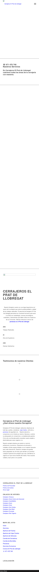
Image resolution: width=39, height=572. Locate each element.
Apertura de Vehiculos (9, 536)
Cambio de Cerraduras (10, 538)
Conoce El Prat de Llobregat (11, 549)
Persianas (6, 543)
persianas (5, 432)
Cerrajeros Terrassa (8, 497)
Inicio (4, 525)
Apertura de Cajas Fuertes (11, 533)
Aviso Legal (6, 490)
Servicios (6, 528)
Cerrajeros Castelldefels (9, 501)
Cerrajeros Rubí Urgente (9, 513)
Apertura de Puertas (9, 531)
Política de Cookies (8, 488)
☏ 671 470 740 (9, 64)
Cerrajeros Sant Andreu (9, 507)
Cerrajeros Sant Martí (9, 509)
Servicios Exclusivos (9, 546)
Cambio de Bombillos (9, 541)
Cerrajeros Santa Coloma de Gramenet (13, 499)
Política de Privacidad (9, 486)
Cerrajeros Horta (7, 505)
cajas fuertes (23, 430)
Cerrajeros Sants (7, 503)
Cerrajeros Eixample (8, 511)
